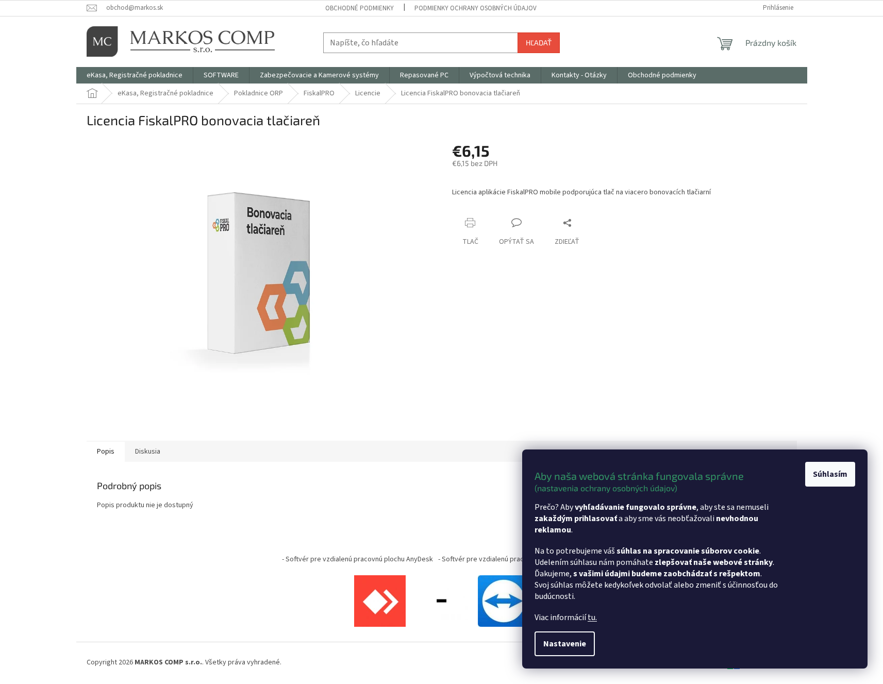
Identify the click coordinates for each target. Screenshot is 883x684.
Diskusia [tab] (147, 451)
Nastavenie (564, 643)
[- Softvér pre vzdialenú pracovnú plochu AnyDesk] (380, 600)
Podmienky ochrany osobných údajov (475, 8)
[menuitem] (134, 75)
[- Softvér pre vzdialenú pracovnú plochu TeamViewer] (503, 600)
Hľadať (539, 42)
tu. (592, 617)
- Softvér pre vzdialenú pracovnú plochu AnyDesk (357, 559)
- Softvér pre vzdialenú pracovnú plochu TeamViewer (519, 559)
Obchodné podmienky (359, 8)
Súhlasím (830, 474)
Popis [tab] (105, 451)
